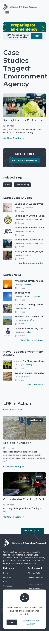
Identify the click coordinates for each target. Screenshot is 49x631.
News (5, 581)
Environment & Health (35, 219)
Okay (12, 622)
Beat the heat (22, 292)
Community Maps (35, 584)
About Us (7, 577)
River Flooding (22, 185)
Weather (28, 284)
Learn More (37, 36)
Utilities (30, 207)
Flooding (28, 365)
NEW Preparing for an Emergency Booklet (18, 36)
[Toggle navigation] (7, 12)
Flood (38, 98)
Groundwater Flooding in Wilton (26, 499)
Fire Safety (30, 320)
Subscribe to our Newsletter (24, 161)
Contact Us (7, 586)
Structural (31, 231)
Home (5, 573)
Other (29, 255)
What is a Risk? (34, 573)
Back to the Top (29, 531)
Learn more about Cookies (31, 622)
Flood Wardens (34, 588)
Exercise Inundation (17, 442)
